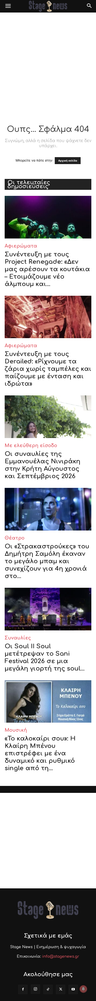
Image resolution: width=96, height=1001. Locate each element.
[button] (7, 6)
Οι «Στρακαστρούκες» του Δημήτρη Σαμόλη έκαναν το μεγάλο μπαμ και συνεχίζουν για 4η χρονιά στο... (47, 561)
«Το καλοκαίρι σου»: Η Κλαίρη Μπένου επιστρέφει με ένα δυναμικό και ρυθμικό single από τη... (40, 753)
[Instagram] (35, 989)
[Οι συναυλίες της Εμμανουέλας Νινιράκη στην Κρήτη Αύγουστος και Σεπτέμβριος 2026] (48, 416)
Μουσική (16, 730)
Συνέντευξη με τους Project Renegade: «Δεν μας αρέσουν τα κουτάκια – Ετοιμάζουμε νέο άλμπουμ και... (47, 269)
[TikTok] (48, 989)
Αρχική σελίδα (67, 160)
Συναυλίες (18, 638)
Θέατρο (14, 538)
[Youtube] (73, 989)
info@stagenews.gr (60, 956)
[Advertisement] (48, 62)
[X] (60, 989)
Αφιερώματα (21, 246)
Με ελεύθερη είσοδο (31, 445)
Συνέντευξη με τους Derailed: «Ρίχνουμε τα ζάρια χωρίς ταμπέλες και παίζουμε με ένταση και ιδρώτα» (48, 369)
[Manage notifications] (83, 989)
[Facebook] (22, 989)
